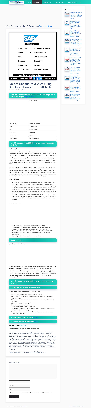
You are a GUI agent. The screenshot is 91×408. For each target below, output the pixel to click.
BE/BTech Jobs (25, 332)
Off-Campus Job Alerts (19, 346)
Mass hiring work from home (46, 340)
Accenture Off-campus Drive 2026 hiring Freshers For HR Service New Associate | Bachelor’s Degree (76, 42)
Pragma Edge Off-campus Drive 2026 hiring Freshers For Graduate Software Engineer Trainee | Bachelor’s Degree (75, 79)
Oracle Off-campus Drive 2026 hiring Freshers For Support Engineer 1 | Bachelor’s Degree (75, 70)
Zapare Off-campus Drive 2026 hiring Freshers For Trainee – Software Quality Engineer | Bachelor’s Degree (76, 24)
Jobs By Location (47, 2)
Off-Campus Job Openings (40, 346)
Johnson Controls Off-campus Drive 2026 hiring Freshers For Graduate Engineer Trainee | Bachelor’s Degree (75, 61)
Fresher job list (35, 332)
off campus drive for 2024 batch (25, 343)
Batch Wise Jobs (71, 2)
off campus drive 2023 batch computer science (28, 342)
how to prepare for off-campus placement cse (29, 338)
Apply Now (23, 325)
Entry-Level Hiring (20, 335)
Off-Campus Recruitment (30, 348)
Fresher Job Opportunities (48, 335)
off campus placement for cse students (41, 343)
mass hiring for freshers (23, 340)
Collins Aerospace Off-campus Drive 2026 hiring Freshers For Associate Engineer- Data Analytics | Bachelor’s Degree (76, 51)
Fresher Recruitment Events (28, 336)
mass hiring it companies (34, 340)
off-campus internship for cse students (37, 345)
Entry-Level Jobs (27, 335)
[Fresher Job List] (16, 2)
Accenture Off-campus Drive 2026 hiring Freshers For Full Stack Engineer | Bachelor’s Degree (76, 15)
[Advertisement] (33, 15)
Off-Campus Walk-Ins (41, 348)
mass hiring (39, 339)
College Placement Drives (37, 333)
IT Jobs (47, 332)
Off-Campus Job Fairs (29, 346)
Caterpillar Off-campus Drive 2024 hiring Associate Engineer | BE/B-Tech (26, 351)
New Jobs (12, 332)
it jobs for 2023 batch (32, 339)
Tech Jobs (51, 332)
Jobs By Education (60, 2)
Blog (31, 332)
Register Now (45, 26)
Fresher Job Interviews (37, 335)
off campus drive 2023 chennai (45, 342)
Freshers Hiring (37, 336)
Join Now (35, 317)
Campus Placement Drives (25, 333)
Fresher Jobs (36, 2)
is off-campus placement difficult (19, 339)
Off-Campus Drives (24, 345)
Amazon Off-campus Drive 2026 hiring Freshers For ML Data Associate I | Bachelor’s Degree (75, 88)
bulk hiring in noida (14, 333)
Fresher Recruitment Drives (15, 336)
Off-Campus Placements (18, 348)
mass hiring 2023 (46, 339)
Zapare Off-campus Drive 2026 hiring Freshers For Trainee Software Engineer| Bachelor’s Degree (75, 33)
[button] (80, 2)
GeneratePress (23, 406)
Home (29, 2)
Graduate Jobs (45, 336)
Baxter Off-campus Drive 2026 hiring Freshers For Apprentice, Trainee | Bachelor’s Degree (75, 97)
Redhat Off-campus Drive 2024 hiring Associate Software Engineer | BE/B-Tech (28, 352)
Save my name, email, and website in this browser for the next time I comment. (30, 393)
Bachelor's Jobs (18, 332)
